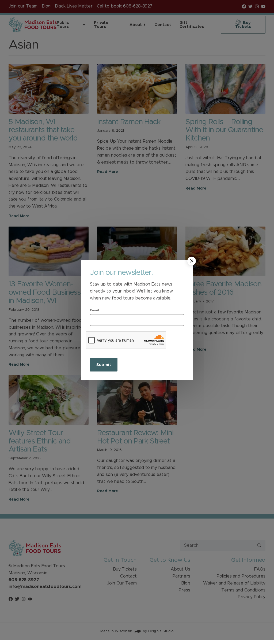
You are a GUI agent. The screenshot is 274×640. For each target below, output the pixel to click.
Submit (103, 365)
